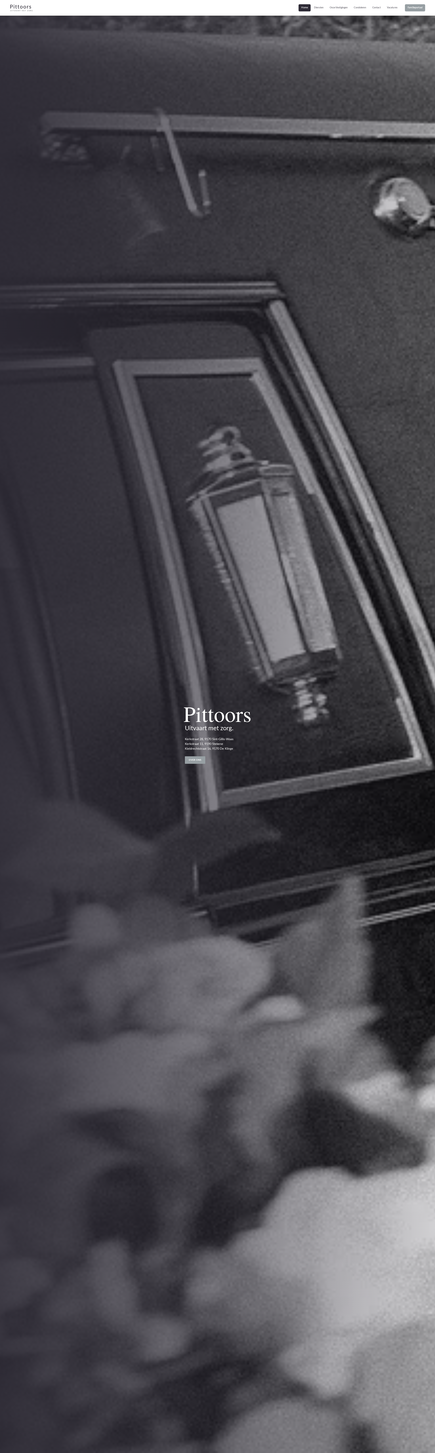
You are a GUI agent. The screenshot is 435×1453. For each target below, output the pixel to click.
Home (304, 7)
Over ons (195, 760)
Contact (376, 7)
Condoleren (360, 7)
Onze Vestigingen (339, 7)
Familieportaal (415, 7)
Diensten (319, 7)
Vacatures (392, 7)
